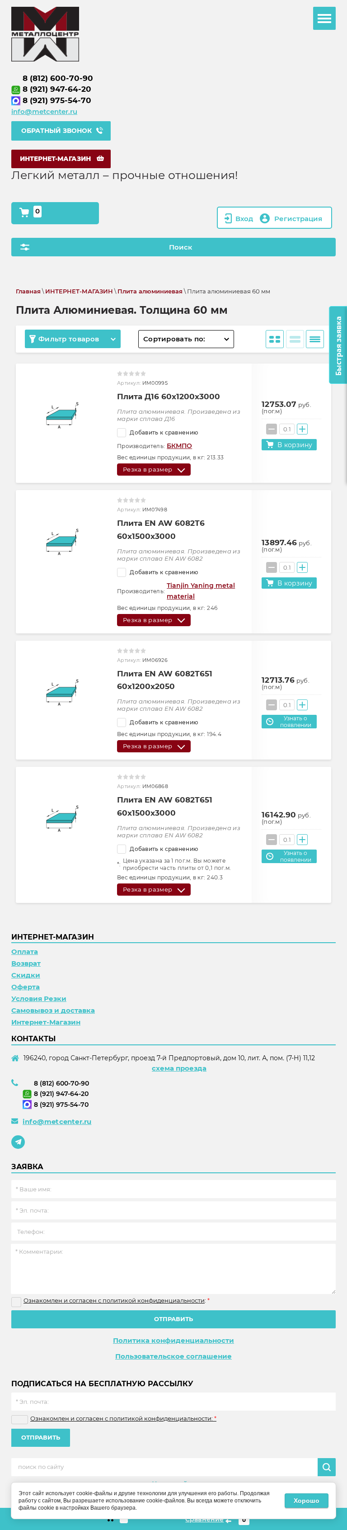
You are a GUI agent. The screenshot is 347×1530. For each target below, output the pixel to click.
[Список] (295, 339)
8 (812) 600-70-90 (58, 78)
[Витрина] (275, 339)
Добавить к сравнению (163, 432)
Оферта (25, 986)
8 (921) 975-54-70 (57, 100)
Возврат (26, 963)
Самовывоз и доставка (53, 1010)
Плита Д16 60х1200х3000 (168, 396)
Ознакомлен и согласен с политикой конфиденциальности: (123, 1418)
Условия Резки (38, 998)
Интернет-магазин (55, 159)
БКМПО (179, 446)
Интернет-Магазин (45, 1022)
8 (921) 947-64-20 (57, 89)
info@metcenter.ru (44, 111)
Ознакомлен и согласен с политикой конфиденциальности (114, 1300)
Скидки (25, 975)
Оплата (24, 951)
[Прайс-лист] (315, 339)
